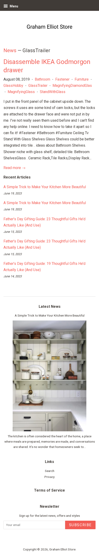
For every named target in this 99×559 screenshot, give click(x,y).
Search (49, 471)
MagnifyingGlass (21, 92)
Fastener (62, 79)
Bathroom (42, 79)
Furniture (82, 79)
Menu (13, 6)
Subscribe (80, 525)
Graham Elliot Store (62, 549)
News (9, 50)
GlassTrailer (37, 85)
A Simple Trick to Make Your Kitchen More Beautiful (44, 187)
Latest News (50, 306)
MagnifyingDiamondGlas (72, 85)
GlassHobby (13, 85)
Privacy (49, 477)
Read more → (14, 168)
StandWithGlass (52, 92)
